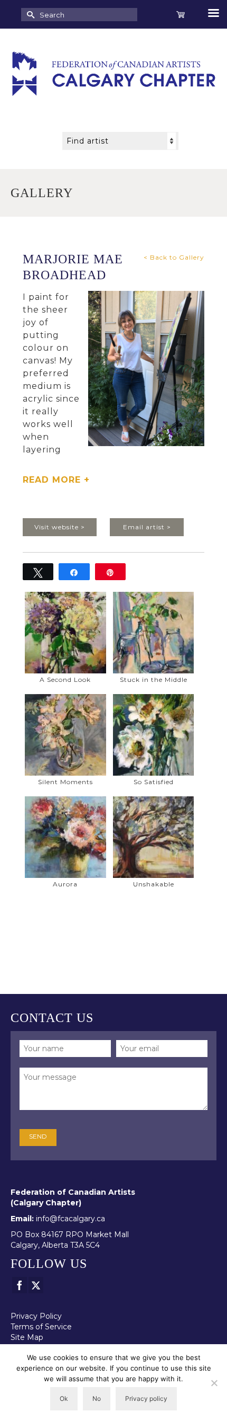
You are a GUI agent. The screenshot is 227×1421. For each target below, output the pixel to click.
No (96, 1398)
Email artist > (147, 527)
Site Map (27, 1337)
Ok (64, 1398)
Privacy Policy (36, 1316)
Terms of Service (41, 1326)
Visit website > (59, 527)
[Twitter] (36, 1285)
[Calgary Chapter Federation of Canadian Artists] (113, 74)
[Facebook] (19, 1285)
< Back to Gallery (174, 257)
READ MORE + (56, 480)
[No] (214, 1383)
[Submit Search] (29, 14)
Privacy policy (146, 1398)
